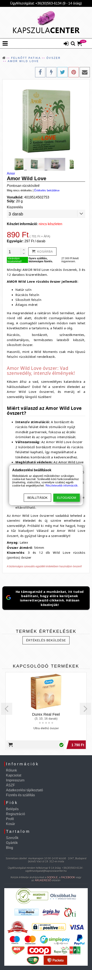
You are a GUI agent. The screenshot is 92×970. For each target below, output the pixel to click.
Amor (11, 173)
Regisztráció (15, 814)
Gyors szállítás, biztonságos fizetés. (41, 260)
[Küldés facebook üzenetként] (51, 72)
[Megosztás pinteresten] (73, 72)
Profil (10, 819)
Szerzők (12, 838)
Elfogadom (66, 497)
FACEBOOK (68, 877)
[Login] (66, 44)
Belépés (12, 809)
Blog (9, 848)
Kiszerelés (15, 207)
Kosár (10, 824)
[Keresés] (73, 43)
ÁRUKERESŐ (43, 880)
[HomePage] (46, 22)
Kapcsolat (13, 775)
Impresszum (15, 780)
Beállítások (37, 497)
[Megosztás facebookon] (40, 72)
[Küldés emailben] (85, 72)
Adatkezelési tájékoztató (24, 790)
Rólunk (11, 770)
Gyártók (12, 843)
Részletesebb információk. (62, 485)
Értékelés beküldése (46, 190)
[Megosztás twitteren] (62, 72)
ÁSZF (10, 785)
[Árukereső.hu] (32, 903)
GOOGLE (52, 877)
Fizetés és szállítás (20, 795)
